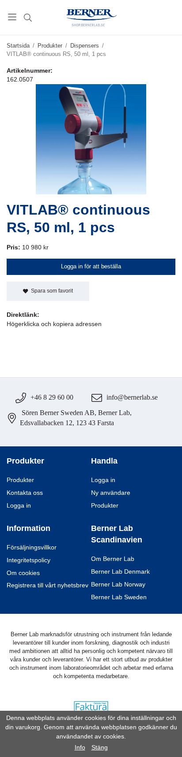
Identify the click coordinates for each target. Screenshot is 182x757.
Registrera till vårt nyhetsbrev (47, 585)
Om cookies (23, 573)
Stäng (99, 747)
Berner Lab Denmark (120, 571)
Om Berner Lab (112, 559)
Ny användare (110, 493)
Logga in (19, 505)
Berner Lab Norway (118, 584)
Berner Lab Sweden (119, 597)
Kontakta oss (25, 493)
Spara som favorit (50, 290)
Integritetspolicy (28, 560)
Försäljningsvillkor (32, 547)
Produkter (20, 480)
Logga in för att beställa (91, 266)
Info (80, 747)
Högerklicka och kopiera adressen (54, 323)
